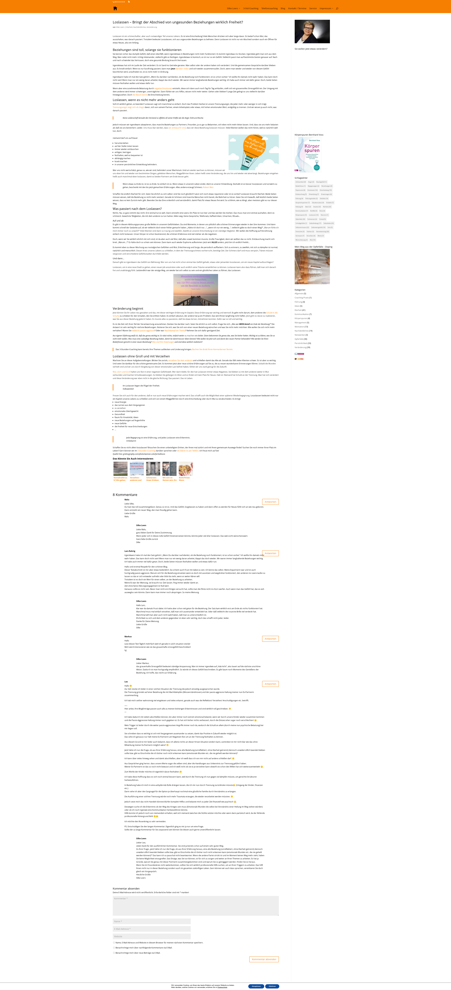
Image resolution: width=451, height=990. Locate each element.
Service (313, 9)
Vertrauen (300, 236)
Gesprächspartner (303, 203)
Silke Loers (232, 9)
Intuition (317, 207)
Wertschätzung (302, 240)
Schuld (322, 219)
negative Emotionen (163, 88)
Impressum (325, 9)
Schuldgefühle (301, 223)
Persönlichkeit (301, 343)
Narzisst (324, 215)
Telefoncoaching (269, 9)
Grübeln (330, 203)
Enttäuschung (301, 194)
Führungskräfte (311, 198)
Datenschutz (222, 987)
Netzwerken (300, 335)
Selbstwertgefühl (318, 227)
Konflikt (313, 211)
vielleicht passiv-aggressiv (143, 330)
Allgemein (299, 293)
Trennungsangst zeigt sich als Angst (128, 107)
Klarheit (129, 27)
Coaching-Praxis (302, 297)
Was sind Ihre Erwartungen (163, 342)
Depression (300, 190)
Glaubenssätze (318, 203)
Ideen (308, 207)
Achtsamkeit (301, 182)
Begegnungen (313, 186)
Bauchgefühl (321, 182)
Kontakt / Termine (297, 9)
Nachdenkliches (139, 27)
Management (300, 322)
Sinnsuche (300, 232)
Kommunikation (302, 211)
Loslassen (314, 215)
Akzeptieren (256, 986)
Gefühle (324, 198)
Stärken (310, 232)
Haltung (299, 207)
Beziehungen (327, 186)
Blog (283, 9)
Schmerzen (312, 219)
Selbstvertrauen (302, 227)
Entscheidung (326, 190)
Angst (311, 182)
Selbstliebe (329, 223)
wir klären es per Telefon (188, 450)
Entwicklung (314, 194)
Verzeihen (311, 236)
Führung (299, 198)
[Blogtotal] (299, 359)
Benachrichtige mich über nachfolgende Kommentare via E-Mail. (144, 947)
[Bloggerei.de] (299, 354)
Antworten (270, 501)
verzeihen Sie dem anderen (180, 360)
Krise (322, 211)
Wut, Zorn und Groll (121, 372)
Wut (312, 240)
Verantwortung (322, 232)
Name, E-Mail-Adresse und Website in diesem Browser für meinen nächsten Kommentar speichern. (159, 942)
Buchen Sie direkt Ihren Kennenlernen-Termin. (212, 349)
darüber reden (182, 68)
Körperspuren (301, 215)
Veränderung (152, 27)
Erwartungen (326, 194)
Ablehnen (272, 986)
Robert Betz (208, 187)
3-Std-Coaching (250, 9)
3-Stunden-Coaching (146, 450)
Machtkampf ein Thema (175, 330)
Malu (126, 499)
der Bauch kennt (140, 94)
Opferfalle (300, 219)
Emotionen (313, 190)
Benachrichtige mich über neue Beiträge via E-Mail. (138, 953)
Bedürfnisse (301, 186)
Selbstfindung (315, 223)
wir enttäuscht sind (177, 127)
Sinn (330, 227)
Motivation (299, 326)
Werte (321, 236)
